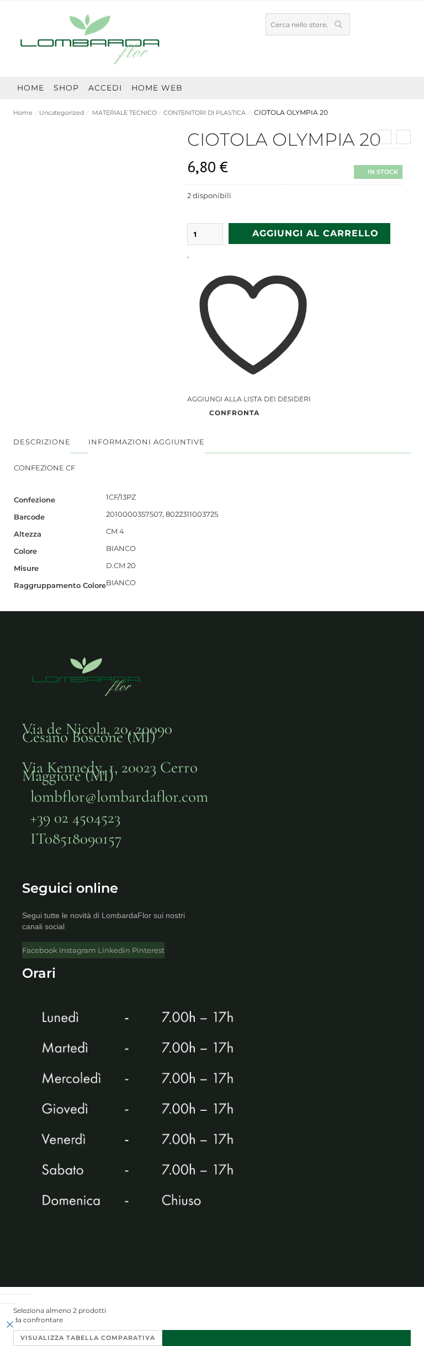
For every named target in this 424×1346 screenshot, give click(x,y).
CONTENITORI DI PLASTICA (204, 112)
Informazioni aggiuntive (146, 441)
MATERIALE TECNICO (124, 112)
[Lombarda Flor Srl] (90, 39)
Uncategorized (61, 112)
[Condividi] (20, 1294)
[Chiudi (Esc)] (28, 1294)
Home (23, 112)
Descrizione (42, 441)
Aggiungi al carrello (315, 233)
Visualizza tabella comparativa (87, 1338)
